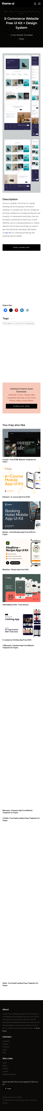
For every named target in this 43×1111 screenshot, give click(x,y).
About (5, 1066)
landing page (29, 323)
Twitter (5, 1044)
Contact (5, 1068)
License (5, 1071)
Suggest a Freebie (9, 1074)
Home (5, 11)
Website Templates (24, 35)
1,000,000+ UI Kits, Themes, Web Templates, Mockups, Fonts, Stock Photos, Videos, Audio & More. (21, 395)
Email (4, 1050)
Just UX (8, 233)
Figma (21, 39)
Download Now (21, 406)
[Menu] (39, 4)
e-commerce (18, 323)
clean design (8, 323)
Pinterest (6, 1047)
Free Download (21, 247)
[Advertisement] (21, 277)
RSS (4, 1053)
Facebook (6, 1041)
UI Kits (11, 11)
